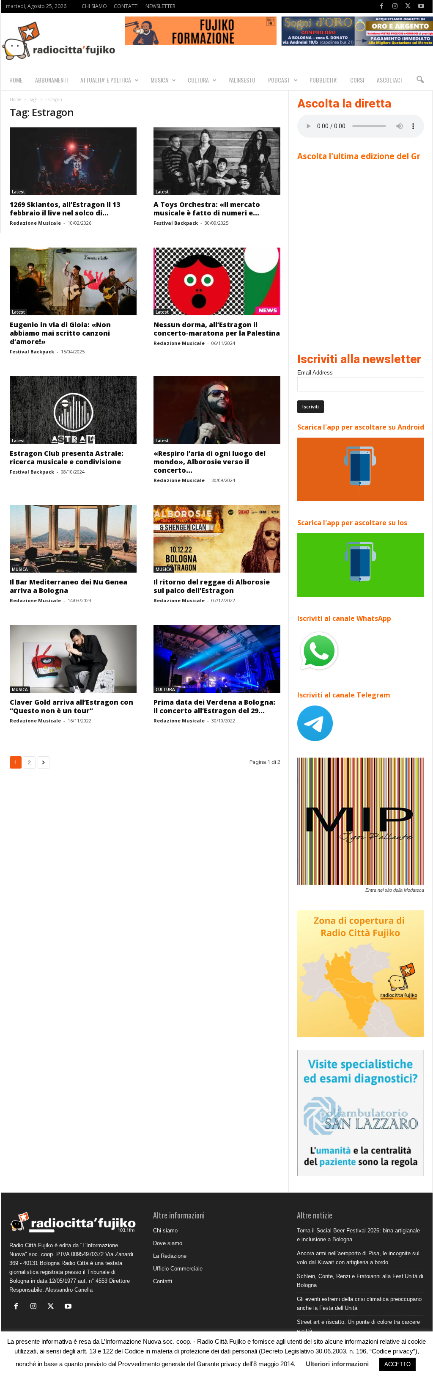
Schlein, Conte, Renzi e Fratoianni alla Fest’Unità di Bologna (360, 1280)
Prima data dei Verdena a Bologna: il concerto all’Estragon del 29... (214, 706)
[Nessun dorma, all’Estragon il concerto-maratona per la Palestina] (216, 281)
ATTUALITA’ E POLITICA (105, 79)
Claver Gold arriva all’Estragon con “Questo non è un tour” (71, 706)
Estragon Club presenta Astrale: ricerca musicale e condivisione (66, 457)
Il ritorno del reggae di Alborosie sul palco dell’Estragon (211, 586)
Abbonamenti (51, 79)
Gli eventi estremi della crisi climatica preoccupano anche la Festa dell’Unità (359, 1303)
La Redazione (169, 1256)
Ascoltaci (389, 79)
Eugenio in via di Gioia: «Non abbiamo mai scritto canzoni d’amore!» (60, 333)
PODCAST (279, 79)
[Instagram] (395, 6)
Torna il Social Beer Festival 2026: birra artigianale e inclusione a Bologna (358, 1235)
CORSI (357, 79)
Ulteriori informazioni (337, 1363)
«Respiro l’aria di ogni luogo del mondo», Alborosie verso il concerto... (209, 462)
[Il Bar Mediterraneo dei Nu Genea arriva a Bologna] (73, 539)
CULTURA (198, 79)
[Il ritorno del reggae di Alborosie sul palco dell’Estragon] (216, 539)
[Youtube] (421, 6)
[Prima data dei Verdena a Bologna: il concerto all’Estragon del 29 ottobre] (216, 659)
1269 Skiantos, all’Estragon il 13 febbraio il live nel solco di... (65, 209)
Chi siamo (165, 1230)
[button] (420, 80)
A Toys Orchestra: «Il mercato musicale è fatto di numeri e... (206, 209)
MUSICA (159, 79)
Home (15, 99)
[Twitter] (408, 6)
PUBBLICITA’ (323, 79)
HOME (15, 79)
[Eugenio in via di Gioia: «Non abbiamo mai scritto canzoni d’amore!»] (73, 281)
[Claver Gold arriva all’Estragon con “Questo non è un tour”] (73, 659)
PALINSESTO (241, 79)
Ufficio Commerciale (178, 1268)
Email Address (315, 372)
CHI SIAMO (94, 6)
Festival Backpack (175, 223)
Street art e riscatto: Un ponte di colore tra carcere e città (358, 1326)
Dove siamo (167, 1243)
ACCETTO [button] (397, 1364)
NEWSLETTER (160, 6)
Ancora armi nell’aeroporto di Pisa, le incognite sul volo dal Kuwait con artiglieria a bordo (358, 1257)
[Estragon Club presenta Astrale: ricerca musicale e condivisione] (73, 410)
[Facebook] (382, 6)
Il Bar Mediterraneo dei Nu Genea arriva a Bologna (68, 586)
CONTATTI (126, 6)
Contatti (162, 1281)
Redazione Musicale (35, 223)
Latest (18, 192)
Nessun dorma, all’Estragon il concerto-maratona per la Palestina (216, 329)
